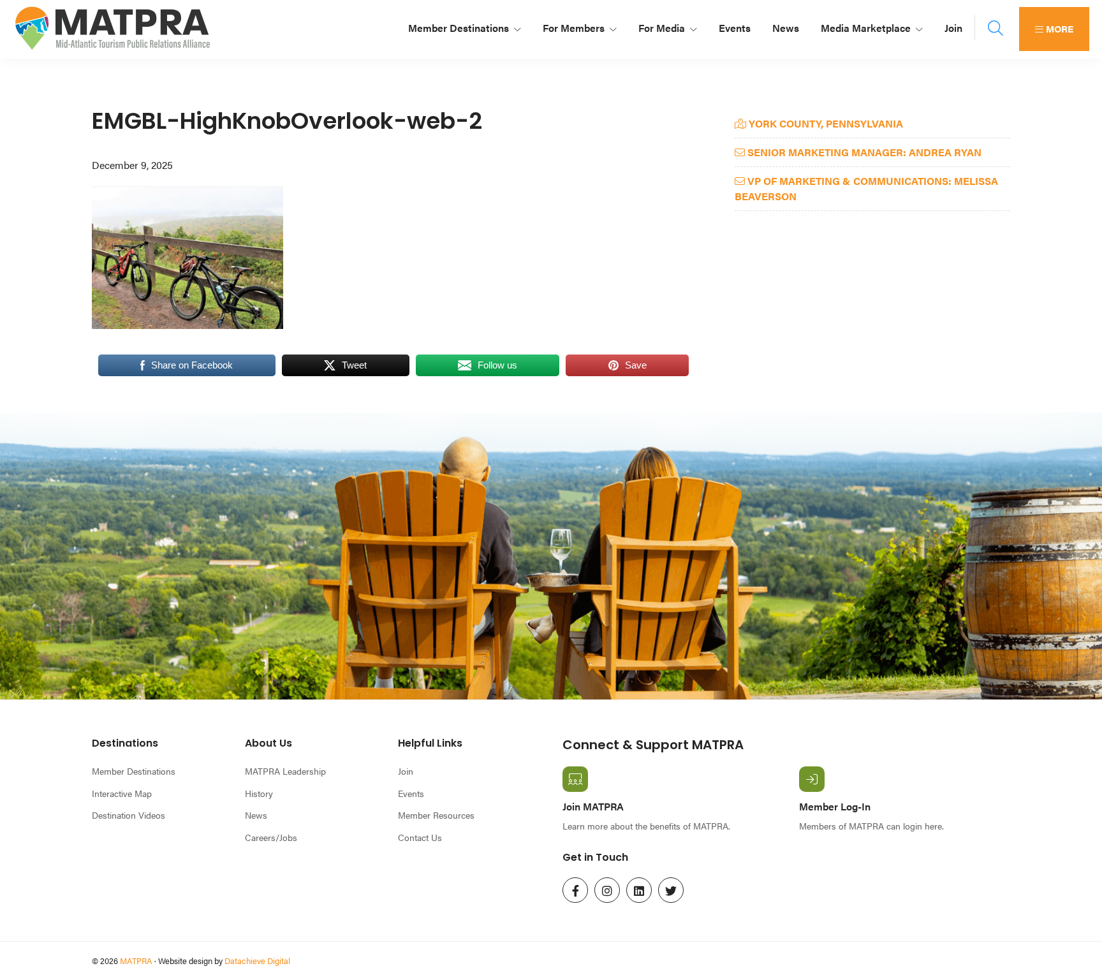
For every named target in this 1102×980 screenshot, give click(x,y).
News (256, 814)
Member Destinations (133, 770)
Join (405, 770)
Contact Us (420, 837)
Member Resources (436, 814)
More (1058, 28)
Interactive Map (122, 793)
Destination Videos (128, 814)
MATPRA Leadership (285, 770)
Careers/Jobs (271, 837)
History (259, 793)
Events (411, 793)
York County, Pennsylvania (824, 123)
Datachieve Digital (257, 960)
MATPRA (136, 960)
